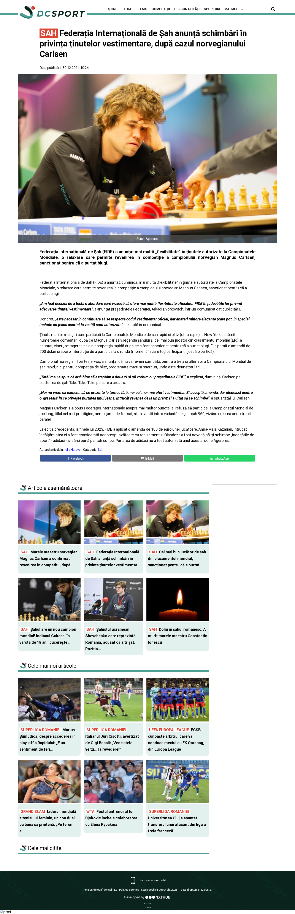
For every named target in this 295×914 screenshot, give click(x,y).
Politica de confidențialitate (100, 889)
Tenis (142, 9)
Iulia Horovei (73, 449)
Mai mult (234, 9)
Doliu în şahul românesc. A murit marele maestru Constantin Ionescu (177, 636)
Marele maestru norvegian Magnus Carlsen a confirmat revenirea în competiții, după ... (48, 558)
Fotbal (127, 9)
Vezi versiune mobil (152, 880)
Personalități (187, 9)
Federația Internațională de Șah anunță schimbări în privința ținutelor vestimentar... (112, 558)
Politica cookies (129, 889)
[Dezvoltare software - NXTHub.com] (147, 899)
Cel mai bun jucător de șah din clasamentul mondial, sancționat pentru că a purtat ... (177, 558)
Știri (112, 9)
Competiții (161, 9)
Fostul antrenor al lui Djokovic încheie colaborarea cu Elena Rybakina (111, 818)
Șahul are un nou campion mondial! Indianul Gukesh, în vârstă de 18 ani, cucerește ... (47, 636)
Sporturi (212, 9)
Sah (100, 449)
